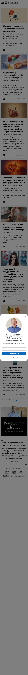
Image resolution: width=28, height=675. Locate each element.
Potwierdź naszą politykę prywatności (14, 357)
